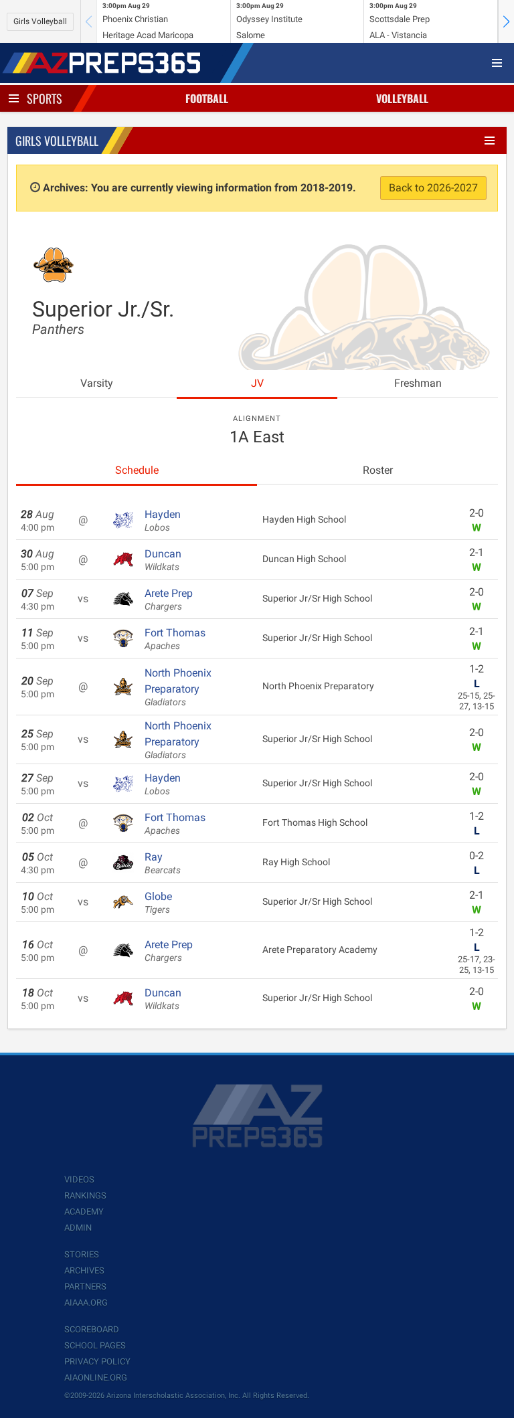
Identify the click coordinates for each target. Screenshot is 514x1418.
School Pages (95, 1345)
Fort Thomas (175, 639)
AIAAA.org (86, 1303)
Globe (158, 902)
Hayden (163, 520)
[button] (506, 21)
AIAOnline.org (95, 1377)
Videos (79, 1179)
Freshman (418, 383)
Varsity (96, 383)
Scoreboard (91, 1329)
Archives (84, 1270)
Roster (378, 470)
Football (206, 98)
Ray (163, 863)
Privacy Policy (97, 1361)
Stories (81, 1254)
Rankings (85, 1195)
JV (257, 383)
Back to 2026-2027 (433, 187)
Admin (78, 1228)
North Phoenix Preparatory (178, 687)
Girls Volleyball (40, 21)
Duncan (163, 560)
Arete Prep (169, 599)
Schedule (137, 470)
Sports (44, 98)
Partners (85, 1286)
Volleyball (402, 98)
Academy (84, 1212)
